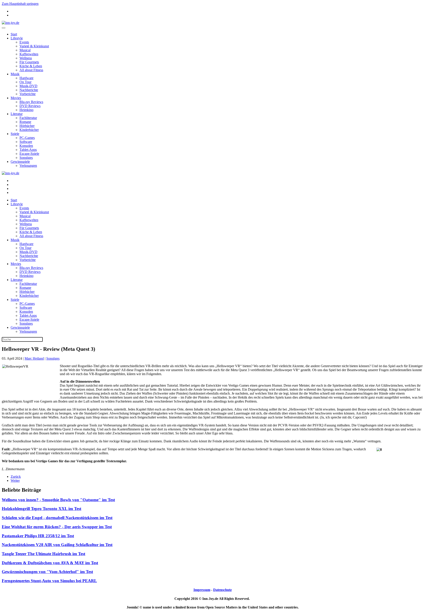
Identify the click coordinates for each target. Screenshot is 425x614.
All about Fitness (31, 70)
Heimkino (26, 110)
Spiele (15, 134)
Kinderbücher (29, 130)
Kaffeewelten (28, 54)
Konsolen (26, 146)
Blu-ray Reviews (31, 102)
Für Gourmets (29, 62)
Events (24, 42)
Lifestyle (17, 38)
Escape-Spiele (29, 153)
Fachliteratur (28, 118)
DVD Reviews (30, 106)
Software (25, 142)
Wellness (25, 58)
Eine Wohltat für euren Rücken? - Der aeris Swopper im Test (57, 526)
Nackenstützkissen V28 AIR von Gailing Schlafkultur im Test (57, 544)
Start (14, 34)
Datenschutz (222, 590)
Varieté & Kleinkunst (34, 46)
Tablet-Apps (28, 150)
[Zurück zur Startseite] (10, 23)
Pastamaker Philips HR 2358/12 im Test (38, 535)
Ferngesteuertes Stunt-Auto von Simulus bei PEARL (49, 580)
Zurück (16, 476)
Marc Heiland (34, 358)
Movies (16, 98)
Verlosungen (28, 165)
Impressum (201, 590)
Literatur (17, 114)
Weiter (15, 480)
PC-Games (27, 138)
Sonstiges (26, 157)
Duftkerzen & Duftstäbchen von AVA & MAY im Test (50, 562)
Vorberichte (27, 94)
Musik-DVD (28, 86)
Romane (25, 122)
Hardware (26, 78)
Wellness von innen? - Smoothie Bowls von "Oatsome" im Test (58, 499)
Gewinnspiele (20, 161)
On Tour (25, 82)
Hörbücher (27, 126)
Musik (15, 74)
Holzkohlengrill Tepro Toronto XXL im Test (41, 508)
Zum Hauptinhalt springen (20, 4)
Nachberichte (28, 90)
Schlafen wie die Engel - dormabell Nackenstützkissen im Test (57, 517)
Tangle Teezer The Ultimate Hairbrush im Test (43, 553)
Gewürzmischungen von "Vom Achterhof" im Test (47, 571)
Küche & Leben (30, 66)
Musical (25, 50)
